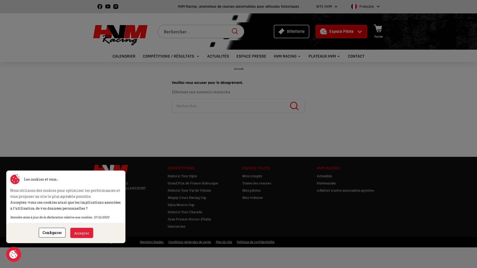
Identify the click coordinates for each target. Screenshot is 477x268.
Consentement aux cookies (13, 254)
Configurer (52, 232)
